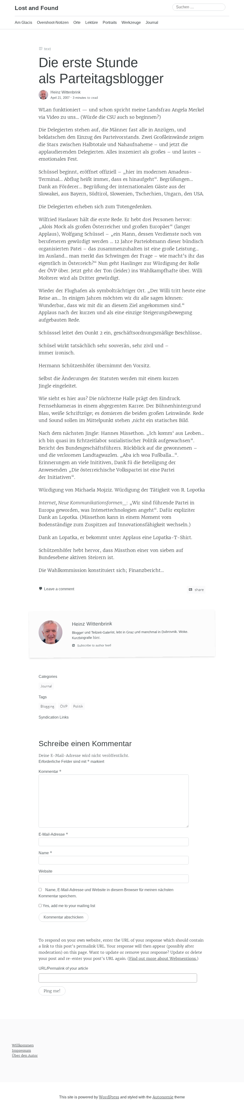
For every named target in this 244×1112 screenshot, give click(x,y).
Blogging (47, 706)
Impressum (21, 1050)
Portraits (110, 22)
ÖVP (63, 706)
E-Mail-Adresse (53, 834)
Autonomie (162, 1097)
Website (45, 871)
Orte (77, 22)
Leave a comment (59, 589)
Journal (152, 22)
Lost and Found (36, 8)
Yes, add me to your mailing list (68, 906)
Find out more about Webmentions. (163, 958)
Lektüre (91, 22)
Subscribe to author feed (93, 645)
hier (96, 637)
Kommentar (50, 771)
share (199, 589)
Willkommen (23, 1045)
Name (45, 852)
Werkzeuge (131, 22)
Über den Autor (25, 1055)
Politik (78, 706)
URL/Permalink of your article (63, 968)
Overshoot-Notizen (53, 22)
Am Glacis (23, 22)
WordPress (109, 1097)
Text (47, 49)
